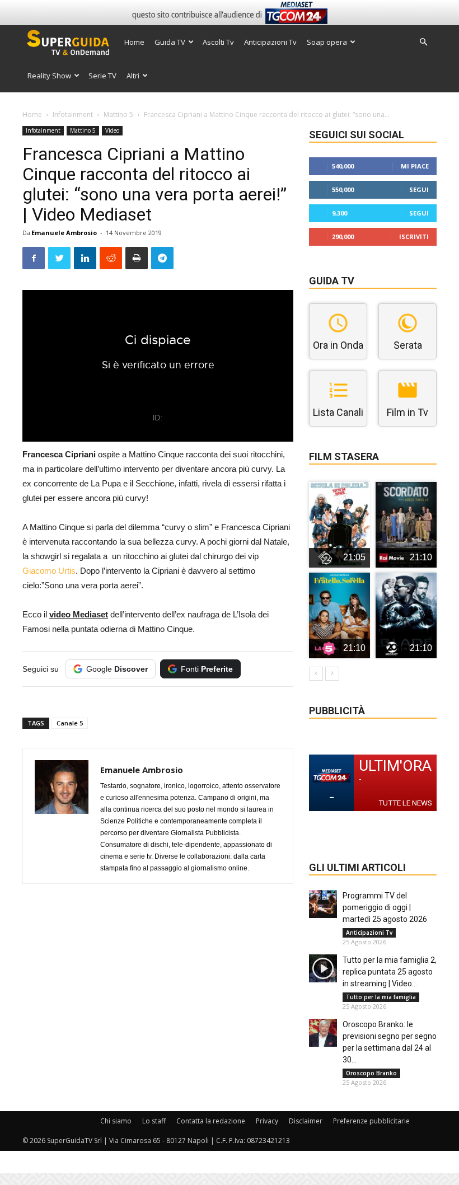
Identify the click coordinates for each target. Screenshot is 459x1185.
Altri (133, 76)
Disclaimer (305, 1121)
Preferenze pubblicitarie (371, 1121)
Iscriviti (414, 236)
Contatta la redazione (210, 1121)
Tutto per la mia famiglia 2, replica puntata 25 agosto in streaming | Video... (390, 972)
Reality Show (49, 76)
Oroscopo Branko (371, 1073)
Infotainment (73, 114)
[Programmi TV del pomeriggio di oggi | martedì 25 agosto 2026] (323, 904)
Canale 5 (70, 723)
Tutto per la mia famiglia (381, 997)
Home (134, 42)
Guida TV (169, 42)
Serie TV (102, 76)
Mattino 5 (118, 114)
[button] (423, 42)
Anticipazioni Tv (270, 42)
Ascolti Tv (218, 42)
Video (112, 130)
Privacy (267, 1121)
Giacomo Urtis (49, 570)
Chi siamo (116, 1121)
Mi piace (415, 166)
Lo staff (154, 1121)
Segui (419, 189)
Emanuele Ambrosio (64, 232)
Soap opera (327, 42)
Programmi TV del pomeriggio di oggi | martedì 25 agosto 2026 (385, 907)
